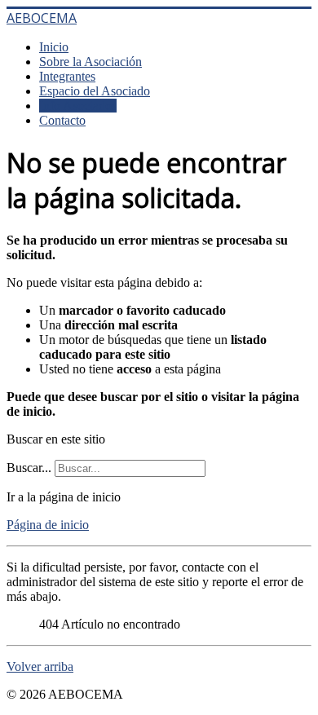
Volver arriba (40, 666)
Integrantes (67, 76)
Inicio (53, 47)
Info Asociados (78, 106)
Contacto (62, 120)
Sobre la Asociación (90, 61)
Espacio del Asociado (94, 91)
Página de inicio (48, 525)
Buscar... (29, 467)
